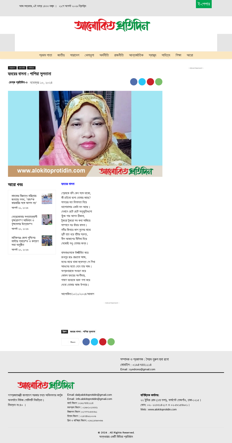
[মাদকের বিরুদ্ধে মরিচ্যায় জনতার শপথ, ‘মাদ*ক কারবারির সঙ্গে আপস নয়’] (47, 198)
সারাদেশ (12, 68)
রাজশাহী (22, 68)
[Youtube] (51, 417)
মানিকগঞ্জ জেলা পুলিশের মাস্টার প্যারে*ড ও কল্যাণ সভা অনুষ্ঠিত (25, 241)
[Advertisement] (36, 24)
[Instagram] (31, 417)
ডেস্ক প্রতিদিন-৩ (18, 82)
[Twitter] (142, 81)
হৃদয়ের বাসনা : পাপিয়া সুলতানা (82, 331)
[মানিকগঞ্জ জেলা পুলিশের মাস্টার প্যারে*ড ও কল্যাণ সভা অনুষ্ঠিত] (47, 240)
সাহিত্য (31, 68)
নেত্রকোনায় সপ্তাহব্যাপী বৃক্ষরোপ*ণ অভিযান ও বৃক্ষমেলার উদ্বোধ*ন (24, 220)
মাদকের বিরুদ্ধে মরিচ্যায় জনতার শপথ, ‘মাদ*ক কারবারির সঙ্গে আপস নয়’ (24, 199)
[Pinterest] (150, 81)
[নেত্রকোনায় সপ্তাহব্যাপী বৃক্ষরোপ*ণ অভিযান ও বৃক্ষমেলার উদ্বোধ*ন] (47, 219)
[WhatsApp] (158, 81)
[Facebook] (133, 81)
